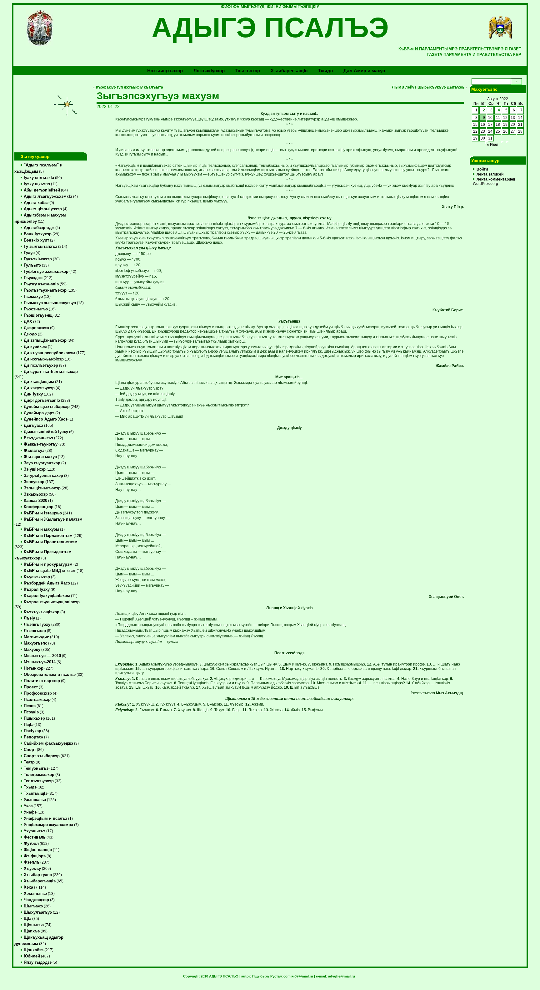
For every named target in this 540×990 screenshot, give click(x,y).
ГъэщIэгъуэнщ (38, 315)
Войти (482, 169)
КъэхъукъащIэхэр (41, 612)
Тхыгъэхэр (247, 70)
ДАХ (28, 321)
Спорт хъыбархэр (42, 756)
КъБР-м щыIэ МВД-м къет (50, 571)
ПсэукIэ (31, 712)
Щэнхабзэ (33, 950)
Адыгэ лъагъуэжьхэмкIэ (48, 196)
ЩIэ (27, 918)
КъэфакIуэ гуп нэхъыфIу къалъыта (129, 87)
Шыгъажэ (33, 906)
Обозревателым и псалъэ (50, 674)
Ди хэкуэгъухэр (39, 388)
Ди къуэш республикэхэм (49, 353)
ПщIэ (28, 724)
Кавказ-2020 (35, 500)
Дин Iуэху (33, 394)
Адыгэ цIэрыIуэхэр (43, 209)
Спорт (30, 750)
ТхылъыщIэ (36, 793)
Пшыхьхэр (34, 718)
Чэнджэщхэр (36, 900)
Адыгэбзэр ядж (39, 228)
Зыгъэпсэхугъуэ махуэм (158, 95)
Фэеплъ (31, 862)
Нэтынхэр (33, 668)
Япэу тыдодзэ (38, 962)
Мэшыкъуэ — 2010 (42, 656)
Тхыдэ (325, 70)
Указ (28, 806)
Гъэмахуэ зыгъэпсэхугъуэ (50, 303)
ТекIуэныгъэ (36, 768)
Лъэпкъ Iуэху (37, 624)
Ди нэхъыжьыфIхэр (44, 359)
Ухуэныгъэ (34, 831)
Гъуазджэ (33, 278)
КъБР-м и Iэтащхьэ (43, 513)
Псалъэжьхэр (37, 699)
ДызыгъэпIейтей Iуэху (46, 432)
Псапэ (30, 706)
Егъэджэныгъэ (38, 438)
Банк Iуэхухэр (38, 234)
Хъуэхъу (32, 868)
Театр (29, 762)
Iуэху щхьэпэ (37, 184)
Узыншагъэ (35, 800)
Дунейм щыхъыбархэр (47, 407)
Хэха (28, 887)
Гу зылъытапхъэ (40, 246)
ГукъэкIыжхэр (38, 259)
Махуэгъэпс (35, 643)
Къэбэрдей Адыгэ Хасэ (47, 583)
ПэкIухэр (32, 731)
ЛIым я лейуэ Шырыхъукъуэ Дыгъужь (428, 87)
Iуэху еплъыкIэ (39, 178)
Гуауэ (29, 253)
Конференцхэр (38, 507)
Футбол (31, 843)
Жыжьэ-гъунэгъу (41, 444)
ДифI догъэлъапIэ (42, 400)
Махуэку (32, 649)
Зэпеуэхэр (34, 482)
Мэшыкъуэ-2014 (40, 662)
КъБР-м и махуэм (41, 529)
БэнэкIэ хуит (36, 240)
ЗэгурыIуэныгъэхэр (43, 475)
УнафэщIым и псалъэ (45, 818)
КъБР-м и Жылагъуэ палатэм (53, 519)
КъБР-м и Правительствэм (51, 542)
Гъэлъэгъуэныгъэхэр (45, 290)
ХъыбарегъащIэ (40, 881)
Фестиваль (35, 837)
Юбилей (32, 956)
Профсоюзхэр (38, 693)
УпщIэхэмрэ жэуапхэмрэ (48, 825)
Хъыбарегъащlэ (289, 70)
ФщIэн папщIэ (38, 850)
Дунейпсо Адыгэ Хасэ (46, 419)
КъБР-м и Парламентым (48, 535)
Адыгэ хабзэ (36, 203)
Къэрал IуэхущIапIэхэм (47, 596)
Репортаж (33, 737)
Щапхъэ (32, 931)
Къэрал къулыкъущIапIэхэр (52, 602)
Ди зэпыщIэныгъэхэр (45, 340)
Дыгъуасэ (33, 425)
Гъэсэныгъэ (36, 309)
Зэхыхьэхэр (36, 494)
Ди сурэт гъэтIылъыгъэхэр (51, 372)
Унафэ (30, 812)
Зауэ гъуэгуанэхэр (42, 463)
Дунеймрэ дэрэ (39, 413)
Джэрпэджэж (36, 328)
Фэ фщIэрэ (35, 856)
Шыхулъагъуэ (38, 912)
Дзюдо (30, 334)
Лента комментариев (496, 179)
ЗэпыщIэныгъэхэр (42, 488)
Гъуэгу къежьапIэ (41, 284)
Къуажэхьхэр (37, 577)
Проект (31, 687)
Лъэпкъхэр (35, 631)
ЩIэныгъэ (34, 925)
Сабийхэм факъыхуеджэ (48, 743)
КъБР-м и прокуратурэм (48, 564)
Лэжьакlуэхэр (209, 70)
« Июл (492, 144)
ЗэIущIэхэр (35, 469)
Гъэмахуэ (33, 296)
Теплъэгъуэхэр (39, 781)
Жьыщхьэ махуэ (40, 457)
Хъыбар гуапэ (38, 875)
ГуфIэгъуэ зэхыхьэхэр (46, 271)
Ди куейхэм (35, 346)
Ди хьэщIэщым (39, 382)
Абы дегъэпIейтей (42, 190)
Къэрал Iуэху (37, 589)
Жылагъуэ (34, 450)
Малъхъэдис (36, 637)
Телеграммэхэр (39, 775)
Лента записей (490, 174)
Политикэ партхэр (42, 681)
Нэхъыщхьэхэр (165, 70)
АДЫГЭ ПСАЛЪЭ (270, 27)
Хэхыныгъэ (35, 893)
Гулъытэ (32, 265)
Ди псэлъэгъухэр (41, 365)
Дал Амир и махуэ (364, 70)
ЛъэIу (29, 618)
